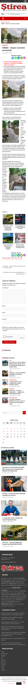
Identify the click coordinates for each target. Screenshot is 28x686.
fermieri (12, 585)
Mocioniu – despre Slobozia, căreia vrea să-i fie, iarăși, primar (14, 266)
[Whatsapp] (15, 58)
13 (14, 431)
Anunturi (5, 45)
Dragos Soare (5, 585)
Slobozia (9, 258)
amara (10, 578)
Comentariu (5, 288)
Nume (4, 306)
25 (7, 437)
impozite (10, 591)
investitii (23, 591)
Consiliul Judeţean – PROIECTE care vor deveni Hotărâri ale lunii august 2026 (17, 402)
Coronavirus (20, 583)
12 (11, 431)
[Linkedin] (18, 58)
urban (21, 258)
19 (11, 434)
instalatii (16, 591)
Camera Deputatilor (16, 580)
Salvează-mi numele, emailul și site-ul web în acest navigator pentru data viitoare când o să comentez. (13, 329)
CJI (23, 580)
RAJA (10, 601)
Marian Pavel (16, 594)
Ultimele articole (8, 358)
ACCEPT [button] (19, 683)
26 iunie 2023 (5, 53)
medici (23, 594)
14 (17, 431)
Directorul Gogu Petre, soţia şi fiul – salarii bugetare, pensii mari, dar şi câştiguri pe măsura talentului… (12, 628)
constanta (13, 583)
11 (7, 431)
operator (4, 596)
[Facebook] (12, 58)
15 (21, 431)
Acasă (2, 651)
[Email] (21, 58)
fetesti (20, 585)
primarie (7, 599)
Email (4, 312)
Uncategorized (13, 397)
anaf (15, 578)
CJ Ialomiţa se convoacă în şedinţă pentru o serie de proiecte (13, 273)
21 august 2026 (13, 395)
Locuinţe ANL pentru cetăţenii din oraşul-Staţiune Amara (15, 383)
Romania (17, 601)
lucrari (7, 594)
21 (17, 434)
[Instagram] (24, 58)
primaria (4, 258)
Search (24, 412)
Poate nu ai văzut (8, 448)
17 (3, 434)
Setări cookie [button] (11, 683)
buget (8, 580)
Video (2, 668)
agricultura (4, 578)
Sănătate (3, 656)
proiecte (13, 599)
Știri (10, 360)
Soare (12, 258)
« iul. (3, 442)
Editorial (3, 660)
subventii (21, 604)
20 (14, 434)
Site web (4, 319)
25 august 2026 (13, 368)
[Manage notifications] (24, 682)
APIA (3, 580)
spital (15, 604)
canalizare (9, 257)
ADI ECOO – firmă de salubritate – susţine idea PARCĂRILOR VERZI (16, 392)
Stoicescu (16, 258)
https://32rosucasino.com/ (7, 638)
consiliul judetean (8, 581)
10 (3, 431)
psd (18, 599)
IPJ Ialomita (5, 593)
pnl (18, 596)
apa (6, 257)
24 (3, 437)
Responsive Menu (25, 1)
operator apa (12, 596)
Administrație (13, 380)
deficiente (15, 257)
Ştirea (10, 53)
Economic (3, 662)
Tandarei (4, 605)
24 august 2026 (13, 386)
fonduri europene (7, 588)
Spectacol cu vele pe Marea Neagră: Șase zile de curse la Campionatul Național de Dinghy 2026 (17, 364)
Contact (3, 670)
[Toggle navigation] (3, 18)
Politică (3, 666)
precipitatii (20, 257)
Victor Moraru (10, 605)
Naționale (3, 664)
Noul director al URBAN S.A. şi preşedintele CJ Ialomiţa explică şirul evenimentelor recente (13, 634)
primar (6, 598)
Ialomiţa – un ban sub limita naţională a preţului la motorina (17, 374)
